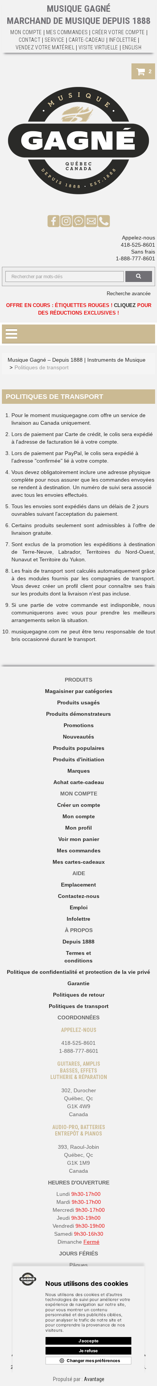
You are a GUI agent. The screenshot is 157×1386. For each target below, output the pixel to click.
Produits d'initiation (78, 759)
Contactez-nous (78, 896)
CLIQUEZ (125, 305)
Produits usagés (78, 702)
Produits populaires (78, 748)
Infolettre (123, 40)
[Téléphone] (104, 220)
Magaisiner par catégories (78, 691)
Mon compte (78, 816)
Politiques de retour (78, 995)
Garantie (78, 983)
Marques (78, 771)
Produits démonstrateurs (78, 714)
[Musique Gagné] (78, 140)
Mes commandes (67, 32)
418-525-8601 (138, 245)
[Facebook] (53, 220)
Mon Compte (26, 32)
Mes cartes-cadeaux (79, 862)
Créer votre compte (118, 32)
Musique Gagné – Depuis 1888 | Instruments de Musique (77, 360)
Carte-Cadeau (87, 40)
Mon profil (78, 828)
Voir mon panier (78, 839)
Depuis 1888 (78, 942)
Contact (29, 40)
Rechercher (138, 276)
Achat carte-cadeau (78, 782)
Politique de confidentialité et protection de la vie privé (78, 972)
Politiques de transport (79, 1006)
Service (54, 40)
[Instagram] (66, 220)
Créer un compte (78, 805)
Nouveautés (78, 737)
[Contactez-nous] (91, 220)
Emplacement (78, 885)
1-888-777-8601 (135, 258)
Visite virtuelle (98, 47)
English (131, 47)
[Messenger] (78, 220)
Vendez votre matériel (45, 47)
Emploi (79, 907)
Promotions (79, 725)
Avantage (94, 1379)
